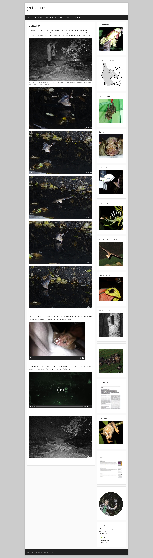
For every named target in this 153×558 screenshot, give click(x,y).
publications (38, 17)
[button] (57, 341)
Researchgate (105, 540)
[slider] (59, 406)
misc (68, 17)
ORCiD (105, 538)
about (28, 17)
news (61, 17)
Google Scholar (105, 542)
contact (77, 17)
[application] (57, 341)
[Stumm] (80, 358)
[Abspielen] (30, 358)
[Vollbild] (83, 358)
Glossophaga (50, 17)
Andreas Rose (37, 8)
